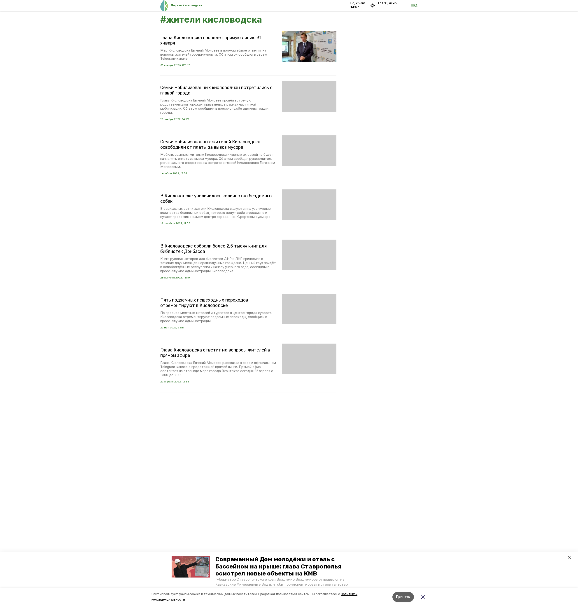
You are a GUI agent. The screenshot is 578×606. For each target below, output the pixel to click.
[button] (191, 567)
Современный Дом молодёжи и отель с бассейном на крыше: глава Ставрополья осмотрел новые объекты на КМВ (278, 566)
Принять (403, 597)
